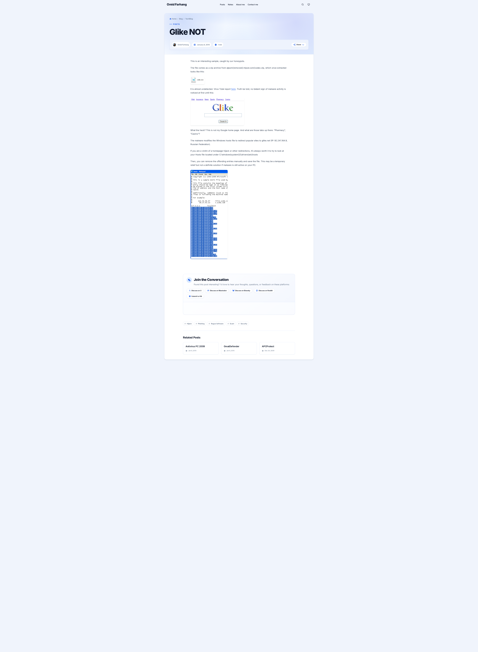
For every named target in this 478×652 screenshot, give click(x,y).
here (233, 89)
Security (244, 324)
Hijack (189, 324)
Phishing (201, 324)
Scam (232, 324)
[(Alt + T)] (308, 4)
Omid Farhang (177, 4)
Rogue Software (217, 324)
